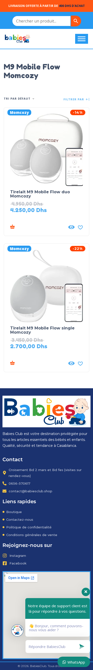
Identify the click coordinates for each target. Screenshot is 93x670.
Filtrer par (74, 99)
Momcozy (19, 112)
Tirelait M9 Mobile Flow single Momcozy (42, 330)
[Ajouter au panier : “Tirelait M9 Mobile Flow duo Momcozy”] (37, 227)
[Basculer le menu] (82, 38)
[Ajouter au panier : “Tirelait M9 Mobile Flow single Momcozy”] (37, 363)
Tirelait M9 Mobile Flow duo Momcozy (40, 194)
